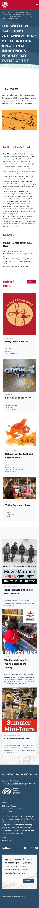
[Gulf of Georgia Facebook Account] (25, 847)
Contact (24, 774)
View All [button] (31, 281)
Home (3, 12)
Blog (4, 774)
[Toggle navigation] (36, 4)
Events (9, 12)
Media (17, 774)
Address (4, 802)
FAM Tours (33, 774)
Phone (4, 837)
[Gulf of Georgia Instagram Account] (32, 847)
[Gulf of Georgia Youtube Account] (36, 847)
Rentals (10, 774)
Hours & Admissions (14, 784)
